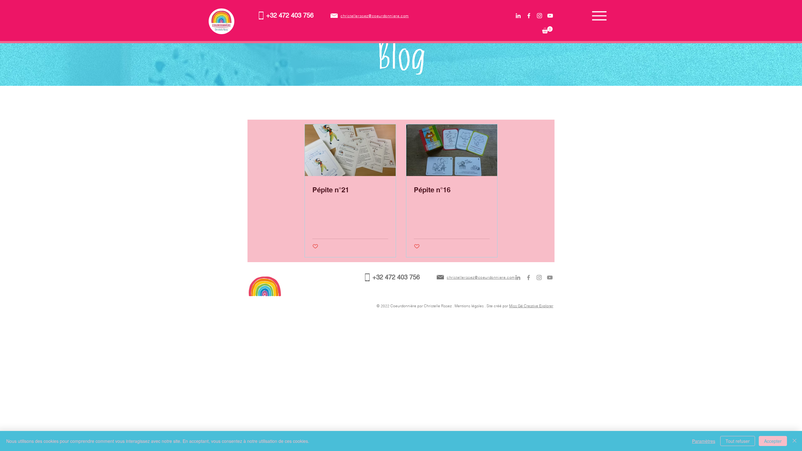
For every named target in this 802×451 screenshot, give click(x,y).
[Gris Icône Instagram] (539, 277)
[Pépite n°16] (451, 150)
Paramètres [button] (703, 441)
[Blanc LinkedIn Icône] (518, 15)
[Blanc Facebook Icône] (528, 15)
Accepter (773, 441)
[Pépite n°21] (350, 150)
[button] (547, 30)
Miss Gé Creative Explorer (531, 305)
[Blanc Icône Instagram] (539, 15)
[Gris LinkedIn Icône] (517, 277)
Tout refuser (738, 441)
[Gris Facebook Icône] (528, 277)
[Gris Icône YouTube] (549, 277)
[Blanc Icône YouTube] (550, 15)
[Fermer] (794, 441)
